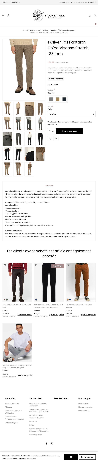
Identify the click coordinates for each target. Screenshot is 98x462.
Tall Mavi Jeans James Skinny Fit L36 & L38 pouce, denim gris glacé (17, 366)
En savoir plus (87, 457)
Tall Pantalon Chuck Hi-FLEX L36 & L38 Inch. (17, 306)
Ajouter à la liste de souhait (50, 138)
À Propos (8, 407)
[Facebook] (46, 443)
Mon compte (83, 403)
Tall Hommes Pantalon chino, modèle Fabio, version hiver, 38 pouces (48, 306)
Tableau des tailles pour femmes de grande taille (39, 410)
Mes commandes (85, 407)
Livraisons (33, 421)
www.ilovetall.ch (89, 2)
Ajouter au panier (69, 131)
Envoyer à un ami (56, 138)
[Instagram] (51, 443)
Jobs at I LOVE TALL (12, 403)
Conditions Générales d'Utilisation (13, 411)
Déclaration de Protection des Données (14, 417)
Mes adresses (83, 410)
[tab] (49, 185)
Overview (49, 185)
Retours (32, 425)
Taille (50, 106)
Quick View (5, 269)
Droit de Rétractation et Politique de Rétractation (39, 430)
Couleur (51, 90)
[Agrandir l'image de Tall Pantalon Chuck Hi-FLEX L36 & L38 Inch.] (17, 282)
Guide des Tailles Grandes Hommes (36, 416)
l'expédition (64, 62)
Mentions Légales (11, 422)
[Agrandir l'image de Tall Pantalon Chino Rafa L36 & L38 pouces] (80, 282)
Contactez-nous (35, 435)
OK (71, 457)
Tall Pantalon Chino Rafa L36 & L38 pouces (79, 306)
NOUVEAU (57, 266)
